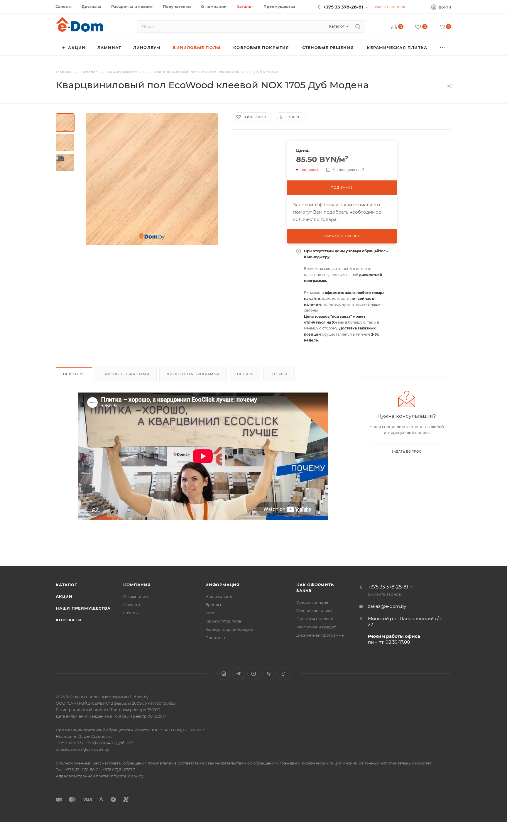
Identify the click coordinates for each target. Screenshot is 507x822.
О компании (135, 596)
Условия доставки (314, 610)
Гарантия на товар (314, 618)
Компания (137, 584)
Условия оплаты (312, 602)
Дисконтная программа (193, 374)
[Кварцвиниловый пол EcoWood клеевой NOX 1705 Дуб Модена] (152, 179)
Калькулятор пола (223, 621)
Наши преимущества (83, 608)
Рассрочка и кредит (316, 627)
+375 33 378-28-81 (343, 7)
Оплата (245, 374)
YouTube (253, 673)
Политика (215, 637)
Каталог (66, 584)
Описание (74, 374)
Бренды (213, 604)
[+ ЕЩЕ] (442, 47)
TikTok (283, 673)
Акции (64, 596)
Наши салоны (219, 596)
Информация (222, 584)
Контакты (68, 620)
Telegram (238, 673)
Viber (268, 673)
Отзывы (279, 374)
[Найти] (358, 26)
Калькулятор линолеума (229, 629)
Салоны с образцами (125, 374)
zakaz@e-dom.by (387, 606)
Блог (209, 612)
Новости (131, 604)
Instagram (223, 673)
